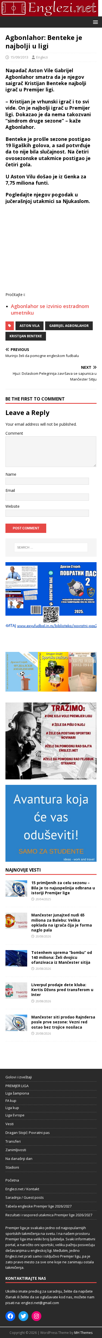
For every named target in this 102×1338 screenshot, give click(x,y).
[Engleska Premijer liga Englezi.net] (49, 13)
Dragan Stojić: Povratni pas (27, 1132)
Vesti (9, 1123)
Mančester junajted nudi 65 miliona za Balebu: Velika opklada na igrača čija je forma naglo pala (61, 922)
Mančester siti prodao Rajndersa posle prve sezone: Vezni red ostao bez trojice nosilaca (63, 1021)
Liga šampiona (17, 1093)
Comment (14, 433)
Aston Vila (29, 325)
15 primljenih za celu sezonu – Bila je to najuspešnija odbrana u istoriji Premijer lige (63, 887)
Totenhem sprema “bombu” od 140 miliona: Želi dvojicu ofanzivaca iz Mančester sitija (61, 957)
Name (10, 474)
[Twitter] (23, 1316)
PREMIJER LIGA (17, 1085)
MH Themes (83, 1332)
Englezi (42, 57)
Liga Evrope (14, 1115)
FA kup (10, 1100)
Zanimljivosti (15, 1149)
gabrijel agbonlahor (69, 325)
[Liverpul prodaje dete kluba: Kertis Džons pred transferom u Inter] (16, 995)
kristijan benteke (26, 336)
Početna (12, 1180)
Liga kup (12, 1107)
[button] (94, 22)
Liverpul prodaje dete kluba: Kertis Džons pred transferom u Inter (62, 989)
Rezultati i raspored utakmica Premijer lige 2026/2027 (48, 1214)
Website (12, 506)
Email (10, 490)
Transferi (13, 1141)
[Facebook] (10, 1316)
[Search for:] (51, 547)
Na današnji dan (18, 1158)
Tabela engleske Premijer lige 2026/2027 (38, 1206)
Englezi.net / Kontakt (22, 1188)
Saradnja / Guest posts (24, 1197)
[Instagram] (36, 1316)
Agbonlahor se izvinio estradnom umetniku (50, 309)
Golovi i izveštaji (18, 1077)
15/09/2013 (19, 57)
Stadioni (12, 1167)
